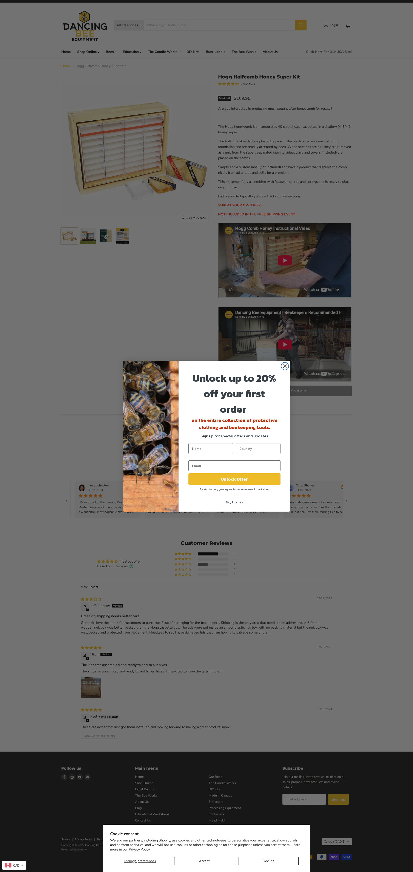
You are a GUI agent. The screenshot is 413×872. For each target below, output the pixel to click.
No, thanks (234, 502)
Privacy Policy (139, 849)
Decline (268, 861)
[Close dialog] (285, 366)
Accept (204, 861)
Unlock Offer (234, 479)
